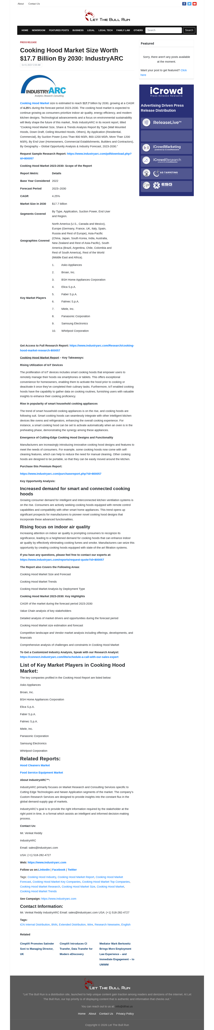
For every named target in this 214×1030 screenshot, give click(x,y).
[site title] (107, 983)
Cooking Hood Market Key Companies (57, 881)
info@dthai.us (124, 1006)
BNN (54, 924)
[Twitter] (189, 3)
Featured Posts (59, 30)
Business (78, 30)
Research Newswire (107, 924)
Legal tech (106, 30)
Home (25, 30)
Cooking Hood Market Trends (38, 891)
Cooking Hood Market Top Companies (106, 881)
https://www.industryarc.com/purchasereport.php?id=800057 (60, 473)
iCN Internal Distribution (35, 924)
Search (189, 30)
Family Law (123, 30)
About (21, 3)
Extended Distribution (72, 924)
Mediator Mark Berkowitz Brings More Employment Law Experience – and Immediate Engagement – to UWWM (116, 954)
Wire (90, 924)
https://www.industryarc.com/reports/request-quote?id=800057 (62, 559)
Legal (91, 30)
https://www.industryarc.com (58, 898)
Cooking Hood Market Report (76, 877)
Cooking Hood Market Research (40, 886)
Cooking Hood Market (110, 886)
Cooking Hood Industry (42, 877)
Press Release (28, 42)
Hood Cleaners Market (35, 765)
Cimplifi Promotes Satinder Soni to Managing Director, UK (37, 949)
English (125, 924)
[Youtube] (194, 3)
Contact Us (34, 3)
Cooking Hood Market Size (78, 886)
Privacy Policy (125, 1013)
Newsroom (38, 30)
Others (138, 30)
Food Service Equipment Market (41, 772)
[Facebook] (184, 3)
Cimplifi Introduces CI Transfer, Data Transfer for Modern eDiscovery (76, 949)
